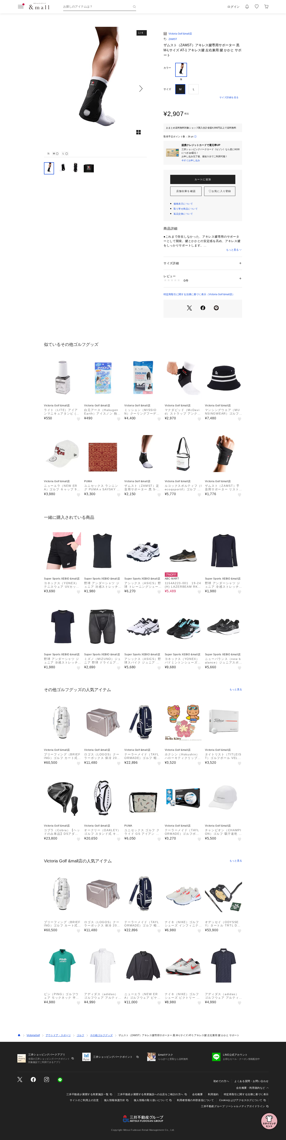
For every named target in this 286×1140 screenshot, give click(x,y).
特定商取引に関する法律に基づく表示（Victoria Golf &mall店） (199, 294)
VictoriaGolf (33, 1035)
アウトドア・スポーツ (58, 1035)
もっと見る (232, 249)
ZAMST (173, 39)
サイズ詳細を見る (229, 97)
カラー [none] (167, 67)
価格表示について (183, 203)
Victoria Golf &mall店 (180, 33)
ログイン (233, 6)
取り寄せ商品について (186, 208)
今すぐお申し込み (191, 160)
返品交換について (183, 214)
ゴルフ (80, 1035)
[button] (95, 88)
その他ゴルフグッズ (101, 1035)
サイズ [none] (167, 89)
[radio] (181, 72)
